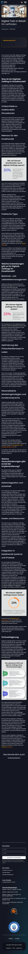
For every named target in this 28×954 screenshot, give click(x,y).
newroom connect (6, 746)
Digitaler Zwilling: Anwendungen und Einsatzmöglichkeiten (11, 895)
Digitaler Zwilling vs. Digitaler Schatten (12, 889)
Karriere (11, 938)
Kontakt (17, 938)
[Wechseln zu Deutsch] (22, 2)
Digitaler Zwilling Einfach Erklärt (10, 892)
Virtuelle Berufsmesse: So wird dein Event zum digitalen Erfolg (14, 899)
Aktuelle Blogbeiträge (9, 887)
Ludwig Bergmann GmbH (8, 882)
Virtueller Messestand (7, 874)
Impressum (8, 948)
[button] (25, 2)
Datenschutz (19, 948)
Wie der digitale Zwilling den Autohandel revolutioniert (12, 903)
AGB (14, 948)
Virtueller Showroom (7, 870)
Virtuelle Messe (6, 872)
